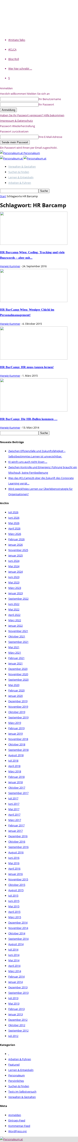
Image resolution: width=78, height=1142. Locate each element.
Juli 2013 (13, 998)
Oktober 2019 (16, 712)
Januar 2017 (15, 831)
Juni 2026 (13, 518)
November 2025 (18, 550)
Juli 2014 (13, 949)
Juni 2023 (13, 577)
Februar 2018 (16, 777)
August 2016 (16, 852)
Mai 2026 (13, 523)
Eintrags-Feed (16, 1120)
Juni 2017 (13, 804)
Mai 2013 (13, 1003)
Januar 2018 (15, 782)
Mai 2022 (13, 609)
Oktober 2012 (16, 1025)
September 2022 (18, 598)
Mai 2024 (13, 566)
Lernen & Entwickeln (20, 177)
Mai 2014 (13, 960)
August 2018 (16, 755)
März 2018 (14, 771)
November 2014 (18, 928)
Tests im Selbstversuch (22, 1091)
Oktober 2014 (16, 933)
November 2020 (18, 674)
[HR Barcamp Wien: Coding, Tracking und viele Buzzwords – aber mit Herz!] (33, 244)
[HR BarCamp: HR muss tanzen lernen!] (33, 358)
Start (3, 196)
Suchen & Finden (18, 172)
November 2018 (18, 739)
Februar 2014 (16, 976)
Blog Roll (13, 59)
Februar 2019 (16, 728)
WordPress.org (17, 1131)
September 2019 (18, 717)
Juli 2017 (13, 798)
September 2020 (18, 679)
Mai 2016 (13, 863)
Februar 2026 (16, 539)
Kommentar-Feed (19, 1126)
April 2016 (14, 868)
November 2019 (18, 706)
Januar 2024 (15, 571)
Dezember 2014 (17, 922)
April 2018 (14, 766)
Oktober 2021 (16, 636)
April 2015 (14, 912)
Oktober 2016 (16, 841)
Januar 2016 (15, 874)
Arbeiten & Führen (19, 183)
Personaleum (16, 1075)
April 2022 (14, 615)
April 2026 (14, 528)
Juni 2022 (13, 604)
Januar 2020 (15, 696)
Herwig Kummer (10, 266)
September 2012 (18, 1030)
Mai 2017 (13, 809)
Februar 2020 (16, 690)
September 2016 (18, 847)
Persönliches (16, 1081)
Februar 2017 (16, 825)
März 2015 (14, 917)
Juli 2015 (13, 895)
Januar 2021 (15, 663)
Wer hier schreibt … (20, 68)
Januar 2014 (15, 982)
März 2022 (14, 620)
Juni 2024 (13, 561)
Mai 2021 (13, 647)
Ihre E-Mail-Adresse (50, 137)
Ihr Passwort (46, 104)
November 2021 (18, 631)
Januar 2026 (15, 544)
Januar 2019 (15, 733)
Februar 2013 (16, 1009)
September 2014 (18, 939)
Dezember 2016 (17, 836)
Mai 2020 (13, 685)
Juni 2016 (13, 858)
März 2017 (14, 820)
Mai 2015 (13, 906)
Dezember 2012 (17, 1020)
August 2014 (16, 944)
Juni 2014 (13, 955)
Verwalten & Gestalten (22, 166)
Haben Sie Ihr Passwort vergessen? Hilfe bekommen (32, 115)
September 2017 (18, 793)
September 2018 (18, 750)
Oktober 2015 (16, 885)
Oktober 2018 (16, 744)
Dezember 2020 (17, 669)
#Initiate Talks (16, 40)
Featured (14, 1064)
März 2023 (14, 588)
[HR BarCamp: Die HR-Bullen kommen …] (33, 410)
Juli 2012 (13, 1036)
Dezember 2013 (17, 987)
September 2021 (18, 642)
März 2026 (14, 534)
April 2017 (14, 814)
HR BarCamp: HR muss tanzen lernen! (27, 367)
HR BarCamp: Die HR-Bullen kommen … (28, 419)
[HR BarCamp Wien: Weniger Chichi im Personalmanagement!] (33, 301)
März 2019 (14, 723)
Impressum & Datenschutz (16, 121)
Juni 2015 (13, 901)
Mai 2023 (13, 582)
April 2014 (14, 966)
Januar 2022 (15, 625)
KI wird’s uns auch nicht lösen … (27, 462)
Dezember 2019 (17, 701)
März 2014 (14, 971)
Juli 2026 (13, 512)
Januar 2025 (15, 555)
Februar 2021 (16, 658)
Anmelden (14, 1115)
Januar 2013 (15, 1014)
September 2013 (18, 993)
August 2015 (16, 890)
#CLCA (12, 49)
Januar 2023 (15, 593)
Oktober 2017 (16, 787)
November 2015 (18, 879)
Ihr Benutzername (49, 99)
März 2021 (14, 652)
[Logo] (12, 158)
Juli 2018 (13, 760)
